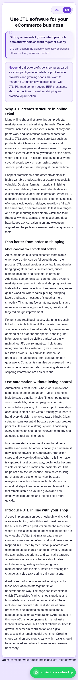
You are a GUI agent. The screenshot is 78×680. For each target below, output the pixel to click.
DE (57, 9)
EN (67, 9)
